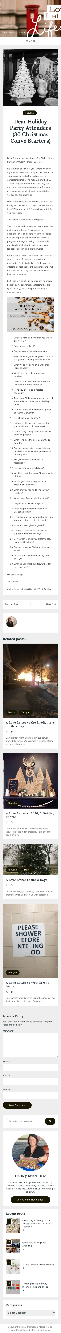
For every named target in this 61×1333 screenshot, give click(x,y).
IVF (38, 589)
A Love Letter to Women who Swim (27, 984)
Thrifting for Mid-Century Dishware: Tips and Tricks (35, 1285)
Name (7, 1061)
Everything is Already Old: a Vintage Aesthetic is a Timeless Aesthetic (37, 1223)
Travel (27, 869)
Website (7, 1089)
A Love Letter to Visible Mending (38, 1264)
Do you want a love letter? (30, 1199)
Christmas (14, 589)
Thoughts (29, 113)
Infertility (28, 589)
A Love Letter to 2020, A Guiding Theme (30, 815)
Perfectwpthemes (41, 1330)
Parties (47, 589)
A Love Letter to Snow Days (26, 880)
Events (11, 712)
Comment (8, 1031)
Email (6, 1075)
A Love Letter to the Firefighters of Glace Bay (30, 724)
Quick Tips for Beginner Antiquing (34, 1244)
